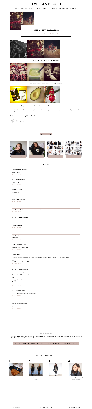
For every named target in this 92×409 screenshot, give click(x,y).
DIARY (42, 131)
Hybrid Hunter (15, 237)
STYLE (30, 8)
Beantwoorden (16, 174)
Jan (13, 300)
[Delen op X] (44, 134)
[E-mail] (50, 134)
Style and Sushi (46, 4)
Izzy (13, 290)
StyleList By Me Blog (17, 279)
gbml (79, 407)
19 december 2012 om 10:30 (23, 269)
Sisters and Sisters (17, 189)
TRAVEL (45, 8)
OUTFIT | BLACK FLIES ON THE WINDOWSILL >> (62, 343)
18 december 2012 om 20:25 (21, 179)
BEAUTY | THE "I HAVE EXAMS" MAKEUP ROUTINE (76, 378)
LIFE (38, 8)
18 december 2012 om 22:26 (26, 207)
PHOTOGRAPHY (63, 8)
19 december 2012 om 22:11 (20, 290)
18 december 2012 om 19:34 (24, 169)
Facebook (14, 280)
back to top (17, 407)
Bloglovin (14, 282)
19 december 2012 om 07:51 (21, 244)
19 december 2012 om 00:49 (22, 233)
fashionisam (15, 169)
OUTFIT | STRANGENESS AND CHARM (36, 378)
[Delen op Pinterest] (47, 134)
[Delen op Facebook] (41, 134)
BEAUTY (53, 8)
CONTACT (24, 8)
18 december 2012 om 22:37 (23, 217)
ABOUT (17, 8)
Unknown (14, 217)
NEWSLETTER (73, 8)
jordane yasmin (16, 207)
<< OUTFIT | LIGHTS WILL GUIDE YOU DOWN (29, 343)
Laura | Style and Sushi (44, 33)
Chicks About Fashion (17, 225)
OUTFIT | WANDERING (56, 377)
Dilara (14, 179)
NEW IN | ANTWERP (16, 377)
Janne (13, 244)
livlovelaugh (16, 254)
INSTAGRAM (48, 131)
